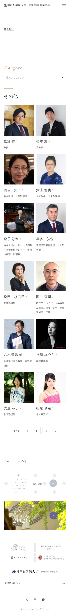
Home (7, 461)
